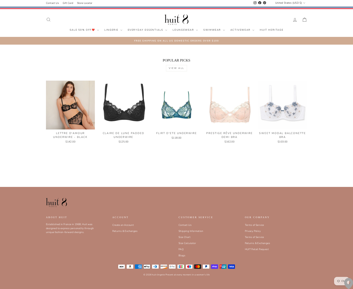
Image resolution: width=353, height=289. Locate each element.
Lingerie (111, 30)
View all (176, 68)
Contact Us (52, 3)
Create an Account (123, 225)
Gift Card (68, 3)
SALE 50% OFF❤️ (83, 30)
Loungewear (184, 30)
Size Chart (184, 237)
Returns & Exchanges (125, 231)
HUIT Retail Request (257, 249)
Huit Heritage (271, 30)
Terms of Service (254, 225)
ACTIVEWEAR (241, 30)
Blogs (182, 255)
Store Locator (84, 3)
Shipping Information (191, 231)
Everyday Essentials (146, 30)
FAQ (181, 249)
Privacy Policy (253, 231)
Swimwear (212, 30)
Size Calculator (187, 243)
